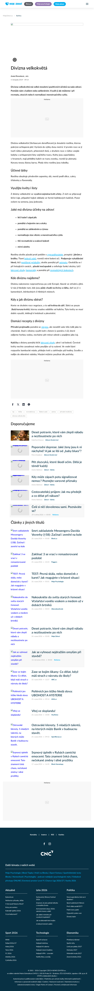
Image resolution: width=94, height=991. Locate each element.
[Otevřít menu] (87, 3)
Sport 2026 (11, 933)
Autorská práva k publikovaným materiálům (28, 979)
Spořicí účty (71, 943)
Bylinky (18, 16)
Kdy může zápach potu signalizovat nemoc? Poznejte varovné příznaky (54, 479)
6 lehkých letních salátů (44, 924)
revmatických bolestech (61, 270)
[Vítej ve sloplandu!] (20, 714)
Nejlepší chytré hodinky (44, 950)
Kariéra (61, 835)
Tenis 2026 (9, 950)
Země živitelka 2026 (74, 957)
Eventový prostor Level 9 (33, 881)
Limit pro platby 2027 (74, 946)
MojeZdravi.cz (8, 16)
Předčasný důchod (73, 940)
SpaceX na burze (41, 940)
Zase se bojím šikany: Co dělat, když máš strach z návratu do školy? (55, 673)
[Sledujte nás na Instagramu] (50, 844)
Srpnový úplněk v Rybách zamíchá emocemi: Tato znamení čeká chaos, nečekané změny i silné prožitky (55, 756)
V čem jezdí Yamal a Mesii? (14, 904)
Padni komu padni (73, 910)
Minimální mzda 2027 (74, 953)
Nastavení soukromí (56, 982)
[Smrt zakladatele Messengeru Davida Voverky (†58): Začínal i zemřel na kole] (20, 538)
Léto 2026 (41, 890)
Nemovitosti (18, 877)
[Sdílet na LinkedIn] (23, 404)
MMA (7, 940)
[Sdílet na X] (18, 404)
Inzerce (44, 835)
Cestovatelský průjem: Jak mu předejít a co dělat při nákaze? (56, 494)
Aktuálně (10, 890)
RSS (52, 835)
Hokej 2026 (9, 946)
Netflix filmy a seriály (43, 957)
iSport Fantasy (56, 873)
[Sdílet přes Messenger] (29, 404)
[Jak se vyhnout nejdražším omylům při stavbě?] (20, 658)
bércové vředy (18, 270)
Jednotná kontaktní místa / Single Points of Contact (35, 985)
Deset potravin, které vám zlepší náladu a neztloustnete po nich (57, 434)
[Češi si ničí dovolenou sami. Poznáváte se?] (20, 510)
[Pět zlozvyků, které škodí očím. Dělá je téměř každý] (20, 465)
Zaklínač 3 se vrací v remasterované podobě (55, 556)
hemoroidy (31, 270)
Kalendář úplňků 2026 (13, 911)
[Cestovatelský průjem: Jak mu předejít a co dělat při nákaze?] (20, 495)
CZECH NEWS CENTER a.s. (56, 970)
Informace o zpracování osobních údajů (28, 982)
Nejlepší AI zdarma (42, 946)
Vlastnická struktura (72, 982)
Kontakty (33, 835)
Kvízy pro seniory (11, 907)
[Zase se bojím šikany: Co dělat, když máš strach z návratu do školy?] (20, 678)
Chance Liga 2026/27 (54, 881)
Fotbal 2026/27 (11, 943)
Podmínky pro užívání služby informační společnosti (62, 979)
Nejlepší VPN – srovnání (44, 953)
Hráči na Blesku (41, 873)
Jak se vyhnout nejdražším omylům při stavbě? (56, 654)
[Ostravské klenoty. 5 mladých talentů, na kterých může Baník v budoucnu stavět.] (20, 735)
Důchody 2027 (72, 950)
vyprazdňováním (55, 255)
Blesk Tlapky (27, 873)
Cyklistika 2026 (11, 960)
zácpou (44, 327)
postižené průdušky (30, 262)
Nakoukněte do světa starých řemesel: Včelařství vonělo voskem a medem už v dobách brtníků (57, 601)
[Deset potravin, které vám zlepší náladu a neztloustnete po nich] (20, 435)
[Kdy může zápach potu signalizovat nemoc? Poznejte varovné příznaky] (20, 480)
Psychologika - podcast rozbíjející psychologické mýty (48, 877)
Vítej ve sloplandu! (43, 711)
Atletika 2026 (10, 957)
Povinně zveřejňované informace (65, 985)
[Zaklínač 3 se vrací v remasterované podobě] (20, 560)
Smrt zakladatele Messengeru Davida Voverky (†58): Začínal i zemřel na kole (57, 532)
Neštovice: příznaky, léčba (14, 900)
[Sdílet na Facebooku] (13, 404)
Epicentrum (9, 897)
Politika (71, 890)
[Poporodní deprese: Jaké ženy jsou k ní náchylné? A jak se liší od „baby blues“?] (20, 450)
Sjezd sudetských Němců (75, 903)
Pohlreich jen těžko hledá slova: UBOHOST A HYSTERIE (52, 693)
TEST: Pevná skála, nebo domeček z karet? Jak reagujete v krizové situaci (55, 575)
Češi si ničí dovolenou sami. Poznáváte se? (57, 509)
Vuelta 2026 (70, 881)
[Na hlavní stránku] (13, 4)
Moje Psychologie (13, 873)
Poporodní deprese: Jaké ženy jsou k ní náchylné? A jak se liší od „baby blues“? (57, 449)
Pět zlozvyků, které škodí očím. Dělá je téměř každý (57, 464)
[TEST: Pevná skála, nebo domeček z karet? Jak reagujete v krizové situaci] (20, 582)
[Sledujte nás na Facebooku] (44, 844)
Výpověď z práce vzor (74, 913)
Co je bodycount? (11, 914)
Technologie (42, 933)
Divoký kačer (71, 917)
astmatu (63, 262)
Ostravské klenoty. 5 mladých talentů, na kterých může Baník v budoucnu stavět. (56, 729)
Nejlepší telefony (42, 943)
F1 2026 (8, 953)
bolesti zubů (30, 259)
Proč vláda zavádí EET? (74, 906)
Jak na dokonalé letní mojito (45, 920)
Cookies (45, 982)
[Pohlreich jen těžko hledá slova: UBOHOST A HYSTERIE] (20, 697)
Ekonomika (72, 933)
